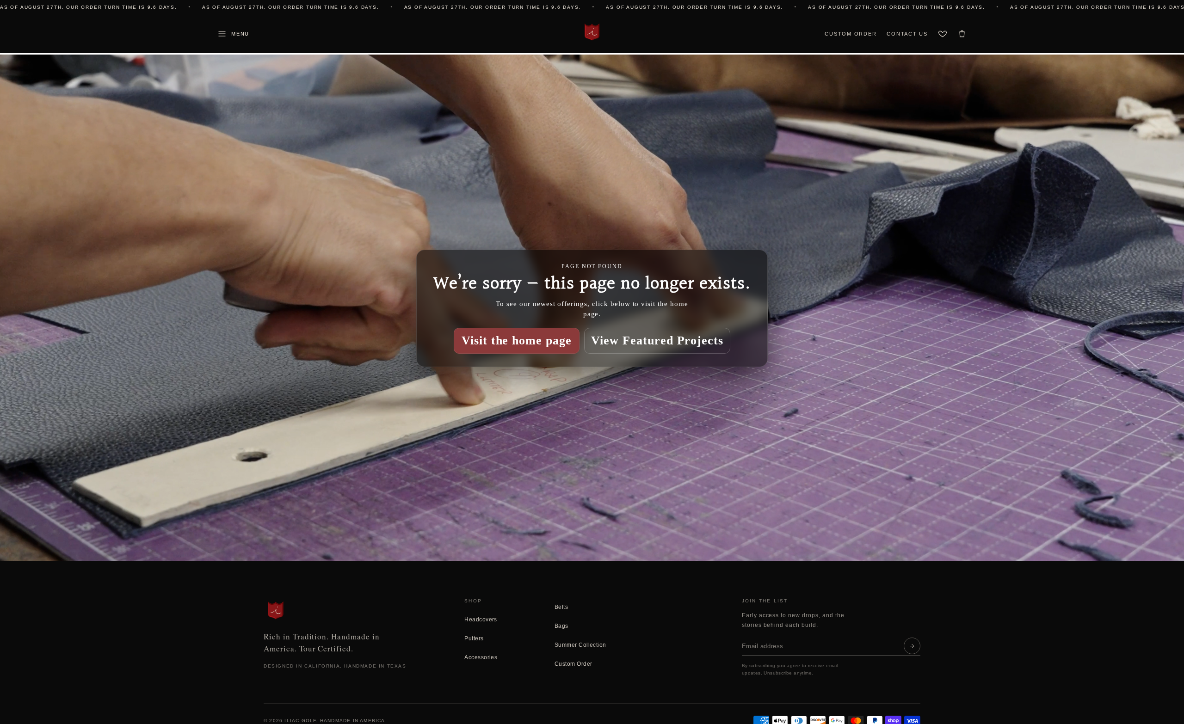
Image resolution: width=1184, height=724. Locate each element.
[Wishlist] (942, 33)
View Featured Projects (657, 340)
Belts (561, 607)
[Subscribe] (912, 646)
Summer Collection (580, 645)
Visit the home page (517, 340)
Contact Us (907, 34)
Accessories (480, 657)
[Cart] (962, 33)
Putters (473, 638)
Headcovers (480, 619)
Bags (561, 626)
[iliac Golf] (592, 31)
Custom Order (850, 34)
